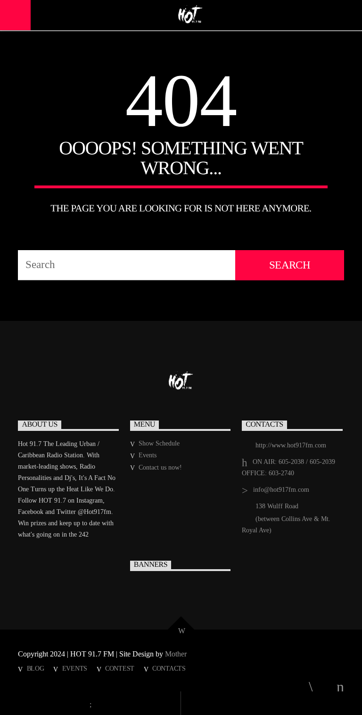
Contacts (169, 668)
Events (147, 455)
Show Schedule (159, 443)
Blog (35, 668)
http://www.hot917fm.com (290, 445)
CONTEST (119, 668)
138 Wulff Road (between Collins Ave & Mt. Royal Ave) (286, 518)
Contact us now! (160, 467)
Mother (177, 654)
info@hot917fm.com (281, 489)
